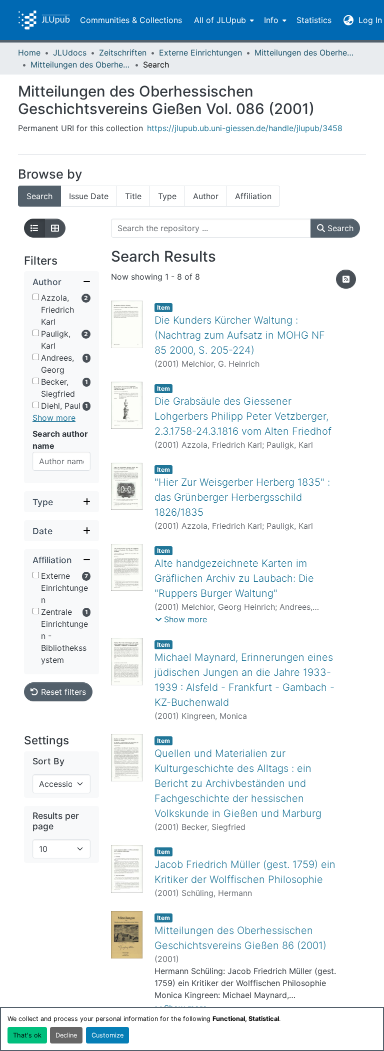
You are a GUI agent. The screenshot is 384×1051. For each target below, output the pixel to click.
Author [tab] (205, 196)
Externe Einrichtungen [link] (200, 53)
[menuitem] (223, 20)
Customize (108, 1035)
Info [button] (271, 20)
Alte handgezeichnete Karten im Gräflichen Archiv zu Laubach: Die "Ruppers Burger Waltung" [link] (234, 578)
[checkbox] (35, 297)
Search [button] (339, 228)
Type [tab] (167, 196)
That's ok (27, 1035)
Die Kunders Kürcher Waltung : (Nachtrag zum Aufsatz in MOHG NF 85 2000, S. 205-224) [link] (239, 335)
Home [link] (29, 53)
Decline (66, 1035)
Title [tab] (133, 196)
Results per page (55, 820)
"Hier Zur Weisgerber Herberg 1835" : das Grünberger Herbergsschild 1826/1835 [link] (242, 497)
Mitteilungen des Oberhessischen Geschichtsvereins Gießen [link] (304, 53)
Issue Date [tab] (88, 196)
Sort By (48, 761)
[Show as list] (34, 228)
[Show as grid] (55, 228)
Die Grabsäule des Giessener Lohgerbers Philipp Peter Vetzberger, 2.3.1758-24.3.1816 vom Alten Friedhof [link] (243, 416)
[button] (44, 20)
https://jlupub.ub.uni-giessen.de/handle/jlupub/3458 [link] (244, 128)
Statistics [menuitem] (314, 20)
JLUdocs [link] (69, 53)
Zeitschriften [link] (122, 53)
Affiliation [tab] (253, 196)
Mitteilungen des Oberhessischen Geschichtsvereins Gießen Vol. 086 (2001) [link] (80, 65)
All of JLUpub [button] (220, 20)
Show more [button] (54, 418)
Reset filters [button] (62, 692)
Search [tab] (39, 196)
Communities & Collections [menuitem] (131, 20)
